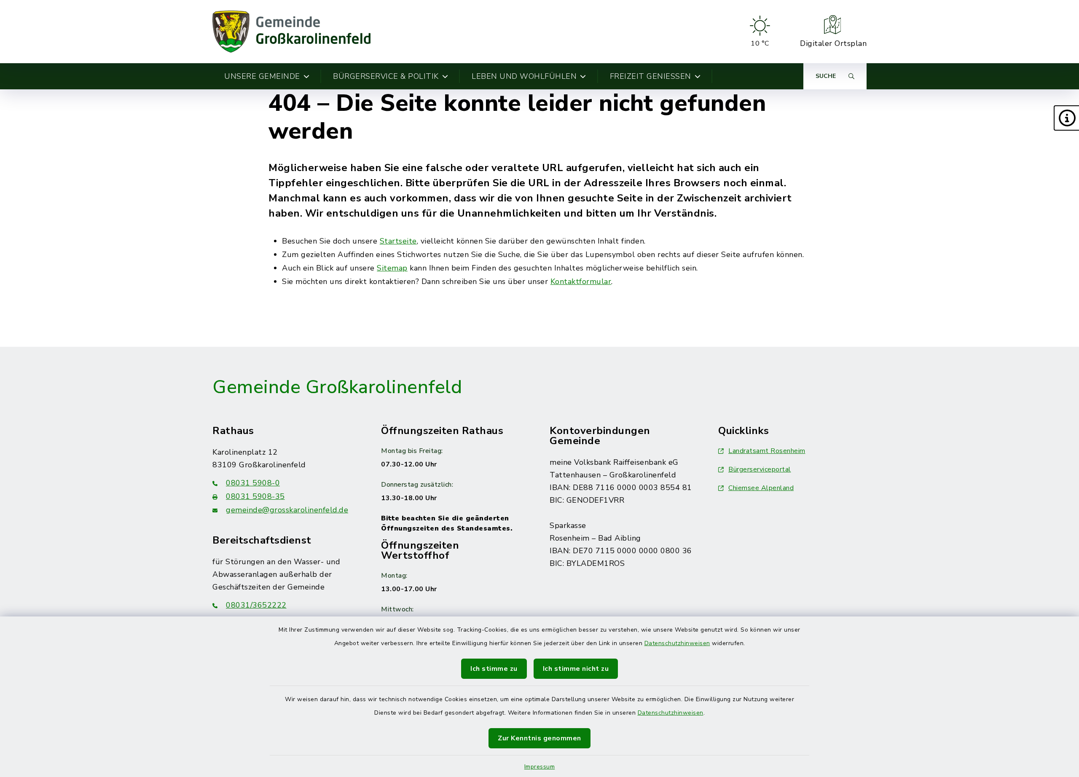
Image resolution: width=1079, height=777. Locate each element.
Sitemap (392, 268)
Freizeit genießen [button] (650, 76)
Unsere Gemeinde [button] (262, 76)
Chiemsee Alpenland (761, 488)
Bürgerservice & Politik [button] (386, 76)
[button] (1066, 118)
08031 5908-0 (253, 483)
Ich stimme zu (494, 668)
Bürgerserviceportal (759, 469)
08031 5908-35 (255, 496)
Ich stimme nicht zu (576, 668)
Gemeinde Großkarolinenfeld (337, 387)
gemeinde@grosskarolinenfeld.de (287, 510)
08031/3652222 (256, 605)
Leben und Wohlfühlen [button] (524, 76)
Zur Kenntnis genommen (539, 738)
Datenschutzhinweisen (677, 643)
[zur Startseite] (291, 31)
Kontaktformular (581, 281)
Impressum (539, 767)
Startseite (398, 241)
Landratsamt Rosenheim (766, 450)
